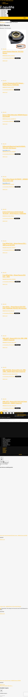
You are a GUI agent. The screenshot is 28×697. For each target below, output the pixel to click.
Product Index (5, 443)
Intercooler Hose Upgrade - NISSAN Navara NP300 (10, 680)
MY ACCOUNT (5, 3)
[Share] (3, 695)
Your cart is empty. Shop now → (6, 685)
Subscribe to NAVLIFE (19, 412)
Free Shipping (5, 442)
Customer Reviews (6, 444)
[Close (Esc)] (4, 695)
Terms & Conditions (7, 439)
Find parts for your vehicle (5, 9)
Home (4, 438)
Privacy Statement (6, 440)
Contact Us (5, 445)
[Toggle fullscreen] (1, 695)
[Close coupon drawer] (1, 691)
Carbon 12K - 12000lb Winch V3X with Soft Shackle (10, 606)
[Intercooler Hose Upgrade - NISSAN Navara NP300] (14, 679)
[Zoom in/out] (0, 695)
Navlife (20, 454)
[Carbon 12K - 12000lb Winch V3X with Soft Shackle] (14, 605)
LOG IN (4, 2)
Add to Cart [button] (5, 60)
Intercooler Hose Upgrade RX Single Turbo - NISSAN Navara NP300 (13, 535)
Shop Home (2, 22)
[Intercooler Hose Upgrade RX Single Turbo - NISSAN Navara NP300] (14, 534)
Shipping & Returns (6, 441)
